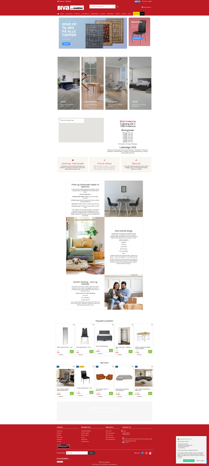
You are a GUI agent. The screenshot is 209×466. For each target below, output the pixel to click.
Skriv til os (126, 442)
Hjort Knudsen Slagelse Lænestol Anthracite (63, 389)
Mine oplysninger (110, 437)
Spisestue (123, 244)
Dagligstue (123, 242)
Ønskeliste (68, 1)
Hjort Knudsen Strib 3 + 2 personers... (102, 389)
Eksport (83, 437)
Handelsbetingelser (86, 431)
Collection (59, 433)
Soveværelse (123, 246)
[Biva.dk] (72, 8)
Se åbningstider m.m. (104, 415)
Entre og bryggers (123, 251)
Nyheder (59, 435)
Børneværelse (123, 249)
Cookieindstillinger (105, 462)
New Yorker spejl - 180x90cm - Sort (124, 347)
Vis (72, 351)
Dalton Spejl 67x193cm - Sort (64, 347)
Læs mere (180, 458)
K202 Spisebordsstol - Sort (83, 347)
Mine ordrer (109, 431)
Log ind (150, 1)
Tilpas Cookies (200, 460)
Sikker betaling (85, 435)
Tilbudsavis (59, 431)
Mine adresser (109, 435)
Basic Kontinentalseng (102, 346)
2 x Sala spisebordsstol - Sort (84, 388)
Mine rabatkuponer (110, 439)
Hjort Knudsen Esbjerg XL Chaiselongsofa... (122, 389)
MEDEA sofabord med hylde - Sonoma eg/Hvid (143, 347)
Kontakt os (61, 1)
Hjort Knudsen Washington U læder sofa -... (143, 389)
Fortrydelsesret (85, 441)
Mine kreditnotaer (110, 433)
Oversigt (59, 441)
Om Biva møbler (85, 433)
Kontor (123, 253)
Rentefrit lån (84, 439)
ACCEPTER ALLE (189, 460)
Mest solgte (59, 437)
